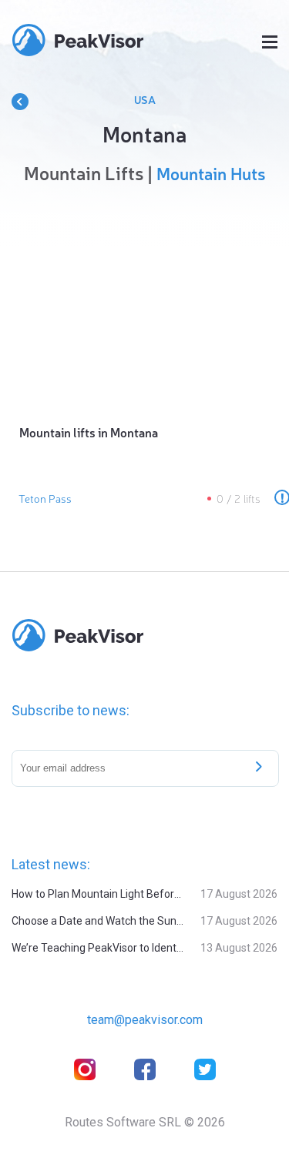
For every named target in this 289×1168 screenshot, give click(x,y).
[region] (144, 300)
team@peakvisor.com (145, 1019)
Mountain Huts (210, 173)
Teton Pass (45, 498)
